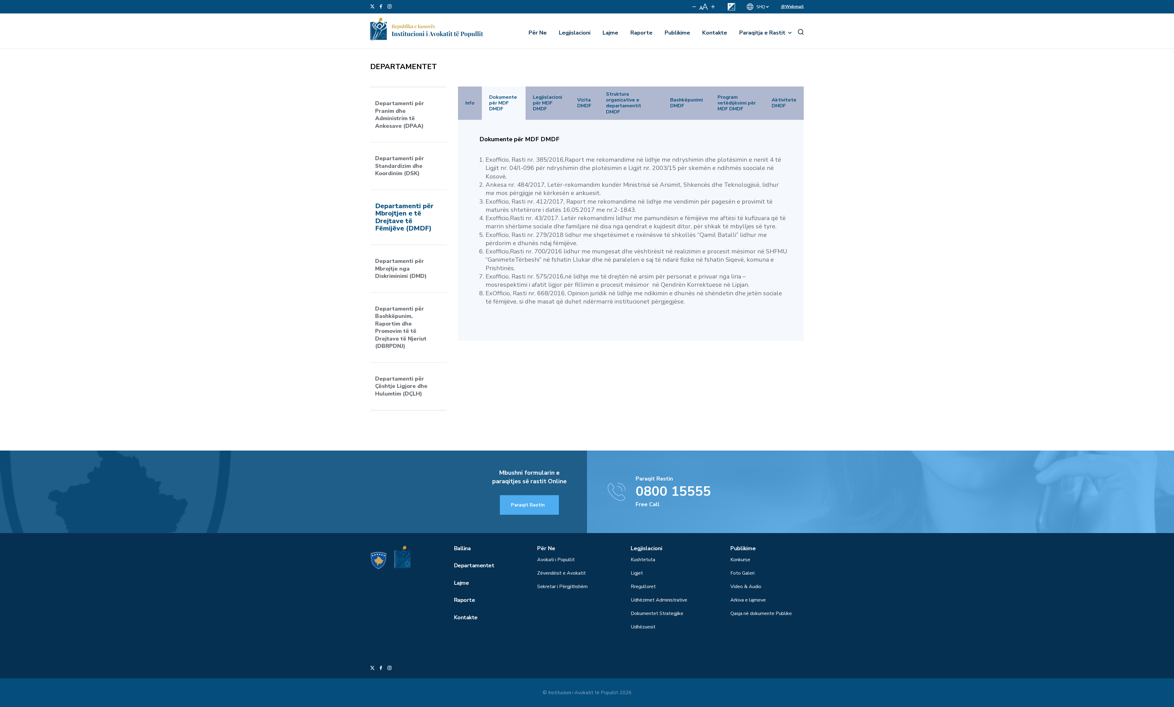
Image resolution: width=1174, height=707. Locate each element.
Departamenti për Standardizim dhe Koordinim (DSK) (399, 166)
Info (469, 103)
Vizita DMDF (584, 103)
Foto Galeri (742, 573)
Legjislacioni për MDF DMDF (547, 103)
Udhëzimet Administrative (659, 600)
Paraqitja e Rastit (762, 32)
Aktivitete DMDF (784, 103)
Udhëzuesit (643, 627)
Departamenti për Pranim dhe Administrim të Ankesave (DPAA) (399, 115)
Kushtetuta (643, 559)
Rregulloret (643, 586)
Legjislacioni (574, 32)
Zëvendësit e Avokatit (561, 573)
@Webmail (792, 6)
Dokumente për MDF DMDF (503, 103)
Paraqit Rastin (528, 505)
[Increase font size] (713, 7)
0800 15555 (673, 491)
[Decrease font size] (694, 7)
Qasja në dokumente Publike (761, 613)
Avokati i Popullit (556, 559)
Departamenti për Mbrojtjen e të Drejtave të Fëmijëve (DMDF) (404, 217)
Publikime (677, 32)
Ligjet (637, 573)
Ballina (462, 548)
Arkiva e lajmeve (748, 600)
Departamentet (474, 565)
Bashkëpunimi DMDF (686, 103)
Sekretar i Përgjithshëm (562, 586)
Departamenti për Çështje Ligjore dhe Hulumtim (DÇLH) (401, 386)
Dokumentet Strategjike (657, 613)
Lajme (610, 32)
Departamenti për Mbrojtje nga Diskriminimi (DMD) (401, 268)
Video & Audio (745, 586)
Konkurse (740, 559)
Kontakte (714, 32)
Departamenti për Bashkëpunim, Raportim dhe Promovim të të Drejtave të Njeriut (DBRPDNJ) (400, 327)
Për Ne (538, 32)
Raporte (641, 32)
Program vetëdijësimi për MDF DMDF (737, 103)
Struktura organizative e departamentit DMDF (623, 103)
